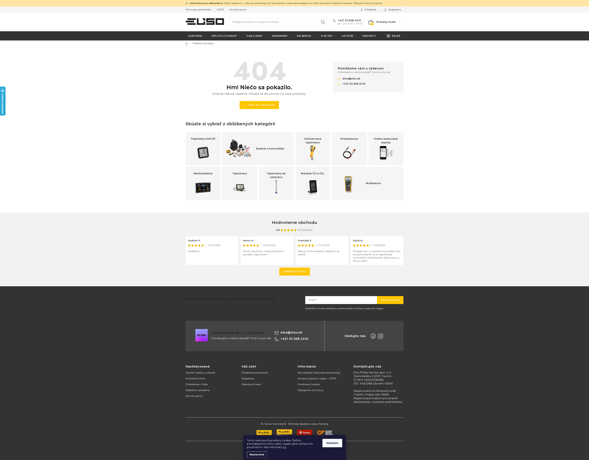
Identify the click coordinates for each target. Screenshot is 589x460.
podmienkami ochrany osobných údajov (361, 308)
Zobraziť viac (295, 271)
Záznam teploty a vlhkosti (200, 372)
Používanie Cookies (309, 384)
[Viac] (394, 35)
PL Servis (266, 424)
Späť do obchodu (261, 105)
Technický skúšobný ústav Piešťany (308, 424)
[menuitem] (197, 35)
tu (284, 447)
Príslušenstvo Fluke (197, 384)
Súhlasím (332, 443)
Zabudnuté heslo (251, 384)
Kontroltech (280, 424)
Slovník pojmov (238, 9)
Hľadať (323, 22)
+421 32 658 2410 (349, 20)
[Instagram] (380, 336)
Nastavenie (257, 454)
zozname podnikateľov (387, 402)
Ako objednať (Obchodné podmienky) (319, 372)
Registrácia (394, 9)
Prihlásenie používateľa (255, 372)
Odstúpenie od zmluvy (310, 390)
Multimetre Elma (195, 378)
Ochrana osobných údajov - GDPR (317, 378)
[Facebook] (373, 336)
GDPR (220, 9)
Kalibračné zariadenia (198, 390)
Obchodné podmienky (198, 9)
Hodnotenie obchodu (294, 222)
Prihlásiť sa (390, 300)
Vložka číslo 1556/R (377, 394)
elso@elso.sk (351, 78)
